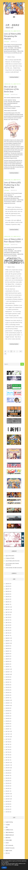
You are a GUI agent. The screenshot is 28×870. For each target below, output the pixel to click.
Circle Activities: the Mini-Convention (14, 567)
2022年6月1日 (14, 41)
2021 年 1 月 (8, 635)
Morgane (7, 41)
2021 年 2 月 (8, 633)
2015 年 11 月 (9, 796)
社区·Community (9, 845)
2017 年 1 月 (8, 760)
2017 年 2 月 (8, 757)
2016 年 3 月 (8, 786)
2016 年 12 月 (9, 762)
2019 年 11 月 (9, 671)
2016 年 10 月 (9, 767)
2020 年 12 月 (9, 638)
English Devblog (9, 822)
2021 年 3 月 (8, 630)
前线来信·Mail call (9, 31)
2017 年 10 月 (9, 736)
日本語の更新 (9, 840)
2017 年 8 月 (8, 741)
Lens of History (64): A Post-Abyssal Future (13, 240)
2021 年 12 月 (9, 607)
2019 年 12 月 (9, 669)
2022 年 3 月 (8, 599)
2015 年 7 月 (8, 806)
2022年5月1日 (14, 190)
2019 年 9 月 (8, 677)
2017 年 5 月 (8, 749)
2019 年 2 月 (8, 695)
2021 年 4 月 (8, 627)
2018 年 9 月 (8, 708)
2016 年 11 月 (9, 765)
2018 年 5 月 (8, 718)
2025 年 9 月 (8, 583)
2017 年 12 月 (9, 731)
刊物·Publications (10, 832)
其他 (7, 827)
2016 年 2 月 (8, 788)
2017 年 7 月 (8, 744)
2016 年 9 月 (8, 770)
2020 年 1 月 (8, 666)
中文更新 (8, 824)
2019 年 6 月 (8, 684)
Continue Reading (14, 77)
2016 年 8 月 (8, 773)
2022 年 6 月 (8, 591)
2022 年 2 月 (8, 601)
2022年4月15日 (14, 244)
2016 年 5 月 (8, 780)
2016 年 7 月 (8, 775)
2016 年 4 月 (8, 783)
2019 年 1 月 (8, 697)
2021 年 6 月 (8, 622)
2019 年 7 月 (8, 682)
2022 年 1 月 (8, 604)
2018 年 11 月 (9, 703)
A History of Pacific (10, 558)
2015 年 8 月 (8, 804)
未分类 (7, 842)
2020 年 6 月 (8, 653)
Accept (4, 867)
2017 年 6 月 (8, 747)
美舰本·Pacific (17, 31)
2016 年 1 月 (8, 791)
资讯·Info (8, 853)
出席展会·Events (9, 829)
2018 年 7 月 (8, 713)
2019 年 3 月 (8, 692)
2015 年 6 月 (8, 809)
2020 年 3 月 (8, 661)
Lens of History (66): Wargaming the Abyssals (12, 36)
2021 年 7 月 (8, 620)
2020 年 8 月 (8, 648)
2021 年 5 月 (8, 625)
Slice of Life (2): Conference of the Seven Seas (11, 89)
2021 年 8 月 (8, 617)
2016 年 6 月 (8, 778)
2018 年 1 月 (8, 728)
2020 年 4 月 (8, 658)
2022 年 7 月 (8, 588)
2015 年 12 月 (9, 793)
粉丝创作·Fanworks (10, 848)
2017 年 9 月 (8, 739)
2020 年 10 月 (9, 643)
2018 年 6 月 (8, 716)
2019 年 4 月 (8, 690)
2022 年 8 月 (8, 586)
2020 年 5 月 (8, 656)
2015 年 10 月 (9, 798)
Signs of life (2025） (10, 555)
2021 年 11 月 (9, 609)
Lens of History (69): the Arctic (12, 560)
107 (21, 351)
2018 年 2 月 (8, 726)
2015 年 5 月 (8, 811)
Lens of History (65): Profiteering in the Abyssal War (12, 184)
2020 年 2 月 (8, 664)
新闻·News (8, 837)
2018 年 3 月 (8, 723)
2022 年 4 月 (8, 596)
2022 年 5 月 (8, 594)
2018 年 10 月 (9, 705)
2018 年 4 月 (8, 721)
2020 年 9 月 (8, 645)
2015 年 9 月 (8, 801)
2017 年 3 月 (8, 754)
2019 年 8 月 (8, 679)
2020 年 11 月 (9, 640)
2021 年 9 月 (8, 614)
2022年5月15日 (14, 94)
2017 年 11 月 (9, 734)
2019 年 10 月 (9, 674)
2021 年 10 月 (9, 612)
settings (16, 865)
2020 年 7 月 (8, 651)
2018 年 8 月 (8, 710)
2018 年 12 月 (9, 700)
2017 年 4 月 (8, 752)
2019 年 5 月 (8, 687)
